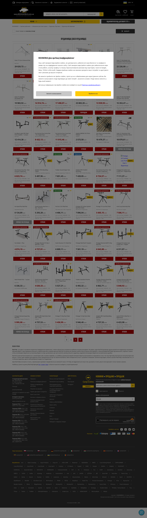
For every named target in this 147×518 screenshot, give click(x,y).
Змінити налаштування (53, 93)
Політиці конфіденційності (91, 85)
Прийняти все (93, 93)
